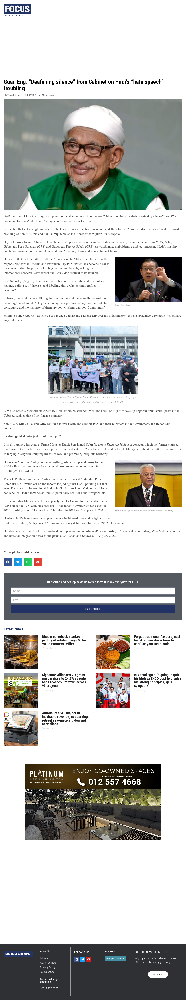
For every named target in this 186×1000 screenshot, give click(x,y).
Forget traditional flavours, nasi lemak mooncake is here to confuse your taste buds (157, 640)
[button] (8, 562)
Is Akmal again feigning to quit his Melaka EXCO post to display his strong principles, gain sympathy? (157, 680)
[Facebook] (76, 959)
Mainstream (48, 95)
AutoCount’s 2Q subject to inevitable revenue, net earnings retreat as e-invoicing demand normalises (65, 718)
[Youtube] (88, 959)
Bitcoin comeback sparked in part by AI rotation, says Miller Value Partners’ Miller (64, 640)
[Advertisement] (93, 48)
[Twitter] (82, 959)
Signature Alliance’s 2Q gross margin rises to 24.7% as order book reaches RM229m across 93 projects (64, 680)
